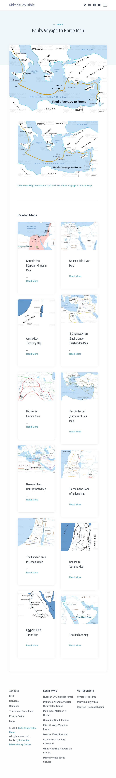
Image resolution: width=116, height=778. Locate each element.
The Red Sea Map (79, 635)
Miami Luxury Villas (87, 701)
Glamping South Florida (56, 720)
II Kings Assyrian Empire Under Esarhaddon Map (78, 338)
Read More (32, 281)
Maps (60, 24)
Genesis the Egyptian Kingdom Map (36, 265)
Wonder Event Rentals (55, 734)
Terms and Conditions (21, 711)
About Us (14, 690)
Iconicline (24, 740)
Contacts (14, 706)
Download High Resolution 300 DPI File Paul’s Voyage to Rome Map (55, 185)
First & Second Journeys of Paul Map (78, 416)
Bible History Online (20, 744)
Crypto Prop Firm (86, 696)
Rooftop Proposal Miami (90, 707)
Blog (11, 695)
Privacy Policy (16, 716)
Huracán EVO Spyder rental (58, 696)
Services (14, 700)
